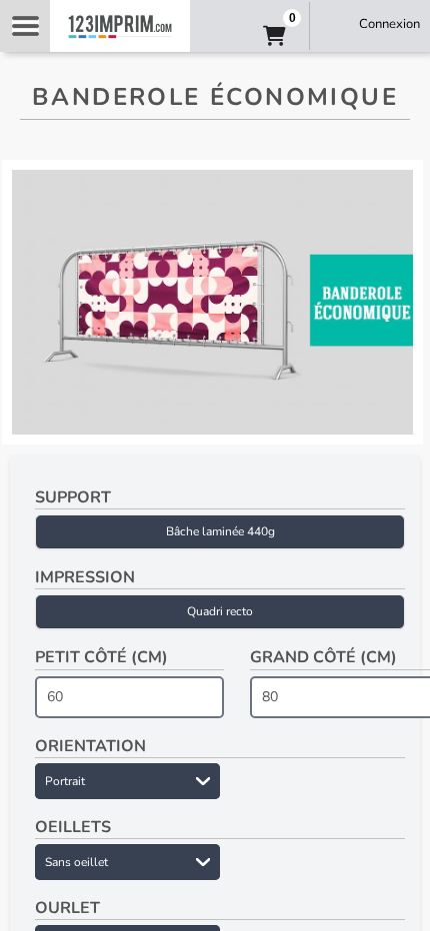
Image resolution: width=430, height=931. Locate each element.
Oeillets (73, 827)
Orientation (90, 746)
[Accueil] (120, 26)
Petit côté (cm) (101, 657)
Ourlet (67, 908)
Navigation (25, 26)
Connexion (389, 24)
